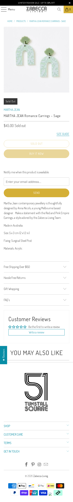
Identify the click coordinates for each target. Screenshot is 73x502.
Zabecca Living (40, 476)
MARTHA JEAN (12, 110)
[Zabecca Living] (36, 9)
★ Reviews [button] (3, 355)
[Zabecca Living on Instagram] (39, 464)
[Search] (59, 9)
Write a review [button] (36, 332)
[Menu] (2, 9)
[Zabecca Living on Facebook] (26, 464)
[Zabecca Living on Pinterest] (33, 464)
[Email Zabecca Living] (46, 464)
